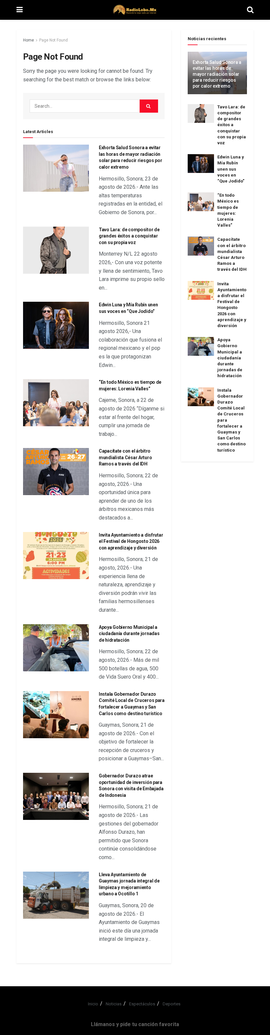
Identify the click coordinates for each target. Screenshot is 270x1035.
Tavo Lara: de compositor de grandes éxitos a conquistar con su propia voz (129, 236)
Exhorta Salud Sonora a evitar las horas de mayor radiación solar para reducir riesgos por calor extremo (217, 74)
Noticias (114, 1003)
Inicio (93, 1003)
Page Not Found (53, 40)
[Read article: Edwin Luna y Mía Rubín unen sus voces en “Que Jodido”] (56, 325)
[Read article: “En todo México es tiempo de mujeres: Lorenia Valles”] (56, 402)
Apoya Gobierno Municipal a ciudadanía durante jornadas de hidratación (129, 634)
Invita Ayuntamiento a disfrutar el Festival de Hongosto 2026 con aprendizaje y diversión (131, 541)
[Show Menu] (19, 10)
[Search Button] (250, 10)
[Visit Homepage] (135, 9)
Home (28, 40)
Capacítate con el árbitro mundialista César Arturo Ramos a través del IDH (125, 457)
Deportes (171, 1003)
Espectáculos (142, 1003)
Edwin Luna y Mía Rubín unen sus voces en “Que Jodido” (230, 168)
